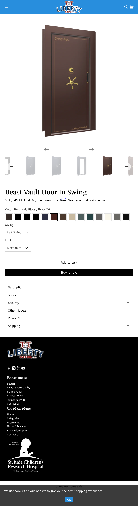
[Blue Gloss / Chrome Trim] (45, 217)
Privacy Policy (15, 396)
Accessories (13, 422)
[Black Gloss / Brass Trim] (27, 217)
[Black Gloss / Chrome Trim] (36, 217)
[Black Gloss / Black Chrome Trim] (18, 217)
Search (11, 384)
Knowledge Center (17, 430)
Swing (9, 225)
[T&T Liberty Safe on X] (18, 369)
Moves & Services (16, 426)
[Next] (92, 149)
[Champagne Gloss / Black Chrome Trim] (72, 217)
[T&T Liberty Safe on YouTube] (23, 369)
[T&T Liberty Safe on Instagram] (14, 369)
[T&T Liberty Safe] (69, 7)
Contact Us (13, 404)
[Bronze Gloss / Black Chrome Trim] (63, 217)
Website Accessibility (18, 388)
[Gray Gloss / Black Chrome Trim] (99, 217)
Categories (13, 418)
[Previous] (46, 149)
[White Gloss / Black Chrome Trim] (108, 217)
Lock (8, 240)
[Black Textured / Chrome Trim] (126, 217)
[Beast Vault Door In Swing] (69, 80)
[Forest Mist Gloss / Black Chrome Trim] (81, 217)
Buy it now (69, 272)
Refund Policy (14, 392)
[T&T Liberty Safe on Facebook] (9, 369)
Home (10, 414)
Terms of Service (16, 400)
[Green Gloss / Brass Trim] (90, 217)
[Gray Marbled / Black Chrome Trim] (117, 217)
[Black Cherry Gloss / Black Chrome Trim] (9, 217)
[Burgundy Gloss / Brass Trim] (54, 217)
